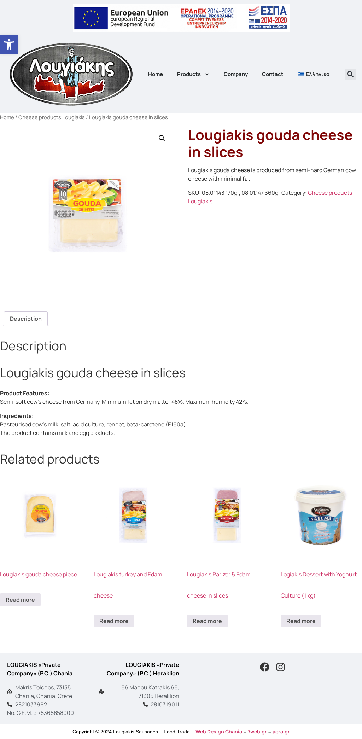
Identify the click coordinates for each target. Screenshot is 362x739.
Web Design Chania (218, 731)
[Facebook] (264, 667)
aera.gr (281, 731)
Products (189, 74)
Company (236, 74)
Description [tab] (26, 318)
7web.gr (257, 731)
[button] (9, 44)
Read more (20, 600)
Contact (273, 74)
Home (155, 74)
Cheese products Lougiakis (51, 117)
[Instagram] (280, 667)
